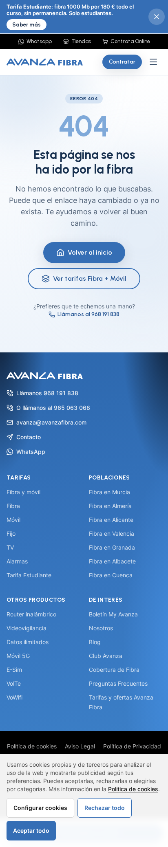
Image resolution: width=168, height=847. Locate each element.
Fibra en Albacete (112, 561)
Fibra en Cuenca (111, 575)
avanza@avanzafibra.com (51, 422)
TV (10, 547)
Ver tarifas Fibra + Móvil (89, 278)
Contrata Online (130, 41)
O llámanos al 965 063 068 (53, 407)
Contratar (122, 61)
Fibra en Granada (112, 547)
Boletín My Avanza (113, 614)
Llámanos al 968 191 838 (88, 314)
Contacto (28, 436)
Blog (95, 641)
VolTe (14, 683)
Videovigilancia (26, 628)
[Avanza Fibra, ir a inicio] (45, 62)
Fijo (11, 533)
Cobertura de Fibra (114, 669)
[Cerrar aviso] (156, 17)
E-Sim (14, 669)
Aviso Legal (80, 746)
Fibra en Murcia (109, 491)
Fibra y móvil (23, 491)
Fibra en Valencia (111, 533)
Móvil (13, 519)
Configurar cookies (40, 807)
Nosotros (101, 628)
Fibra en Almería (110, 505)
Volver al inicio (90, 252)
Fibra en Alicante (111, 519)
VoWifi (14, 697)
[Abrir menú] (153, 62)
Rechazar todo (104, 807)
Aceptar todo (31, 830)
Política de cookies (32, 746)
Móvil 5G (18, 655)
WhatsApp (30, 451)
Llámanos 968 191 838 (47, 392)
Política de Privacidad (132, 746)
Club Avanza (105, 655)
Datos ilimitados (28, 641)
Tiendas (81, 41)
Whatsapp (39, 41)
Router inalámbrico (31, 614)
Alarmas (17, 561)
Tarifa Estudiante (29, 575)
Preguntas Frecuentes (118, 683)
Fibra (13, 505)
